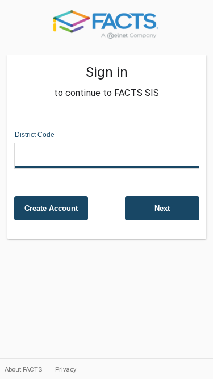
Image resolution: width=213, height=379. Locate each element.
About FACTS (24, 369)
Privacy (65, 369)
